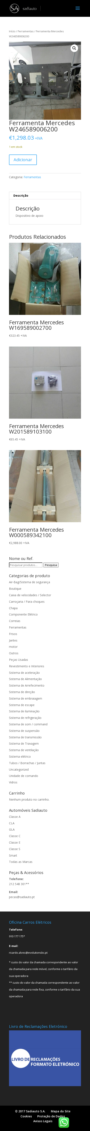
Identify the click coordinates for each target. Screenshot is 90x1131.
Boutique (15, 589)
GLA (12, 829)
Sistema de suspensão (24, 731)
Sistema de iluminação (24, 711)
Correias (14, 621)
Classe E (14, 842)
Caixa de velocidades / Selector (30, 595)
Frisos (13, 634)
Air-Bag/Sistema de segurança (29, 582)
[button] (74, 48)
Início (12, 31)
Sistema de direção (22, 692)
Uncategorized (19, 769)
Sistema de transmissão (25, 737)
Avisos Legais (42, 1121)
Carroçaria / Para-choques (27, 602)
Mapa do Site (60, 1111)
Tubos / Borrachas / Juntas (27, 763)
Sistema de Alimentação (25, 679)
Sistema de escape (22, 705)
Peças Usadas (18, 660)
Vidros (13, 782)
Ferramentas (26, 31)
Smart (13, 855)
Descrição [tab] (20, 195)
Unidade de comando (23, 776)
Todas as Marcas (20, 862)
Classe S (14, 849)
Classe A (15, 817)
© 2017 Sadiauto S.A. (30, 1111)
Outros (13, 653)
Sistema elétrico (20, 756)
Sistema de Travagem (24, 743)
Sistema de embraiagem (25, 698)
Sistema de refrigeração (25, 718)
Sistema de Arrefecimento (26, 685)
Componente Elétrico (23, 614)
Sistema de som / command (28, 724)
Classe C (15, 836)
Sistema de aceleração (24, 673)
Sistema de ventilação (24, 750)
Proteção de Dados (51, 1116)
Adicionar (23, 159)
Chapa (13, 608)
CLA (11, 823)
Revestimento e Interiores (26, 666)
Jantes (13, 640)
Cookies (26, 1116)
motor (13, 647)
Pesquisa (51, 565)
